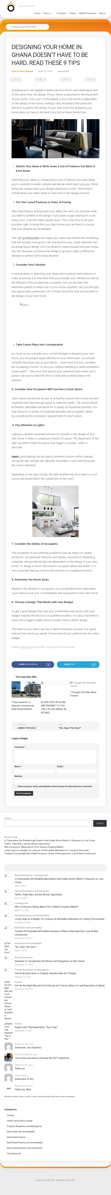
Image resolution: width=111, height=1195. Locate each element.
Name (18, 766)
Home (37, 13)
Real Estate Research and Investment (32, 891)
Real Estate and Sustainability (28, 927)
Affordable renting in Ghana (14, 1096)
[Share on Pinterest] (68, 80)
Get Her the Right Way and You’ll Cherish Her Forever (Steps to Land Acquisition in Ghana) (60, 985)
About (102, 13)
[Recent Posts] (17, 868)
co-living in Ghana (30, 1096)
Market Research (87, 13)
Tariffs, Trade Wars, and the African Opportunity (27, 843)
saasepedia (63, 71)
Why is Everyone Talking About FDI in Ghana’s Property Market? (34, 847)
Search (7, 818)
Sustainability (70, 1096)
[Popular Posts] (43, 868)
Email (60, 766)
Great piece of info (24, 1079)
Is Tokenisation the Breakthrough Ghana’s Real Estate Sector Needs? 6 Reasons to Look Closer (49, 840)
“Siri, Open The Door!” (26, 947)
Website (18, 776)
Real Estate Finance (22, 71)
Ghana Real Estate (43, 1096)
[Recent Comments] (68, 868)
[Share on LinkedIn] (92, 80)
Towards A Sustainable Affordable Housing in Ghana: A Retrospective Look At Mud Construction (50, 853)
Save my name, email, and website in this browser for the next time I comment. (55, 786)
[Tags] (94, 868)
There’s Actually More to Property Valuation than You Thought (45, 973)
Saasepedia (26, 647)
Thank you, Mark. (23, 1089)
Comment (19, 747)
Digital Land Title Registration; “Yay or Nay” (36, 1027)
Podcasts (61, 13)
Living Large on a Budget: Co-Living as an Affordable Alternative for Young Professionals (46, 850)
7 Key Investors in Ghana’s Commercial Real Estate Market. (23, 706)
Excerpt (18, 982)
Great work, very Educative (28, 1047)
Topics (46, 13)
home (39, 90)
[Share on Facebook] (43, 80)
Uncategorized (41, 875)
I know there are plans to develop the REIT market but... (42, 1058)
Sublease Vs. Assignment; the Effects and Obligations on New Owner (50, 961)
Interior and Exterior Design (20, 1120)
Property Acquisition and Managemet (32, 970)
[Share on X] (18, 80)
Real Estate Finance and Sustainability (32, 915)
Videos (72, 13)
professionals (31, 238)
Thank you (20, 1068)
